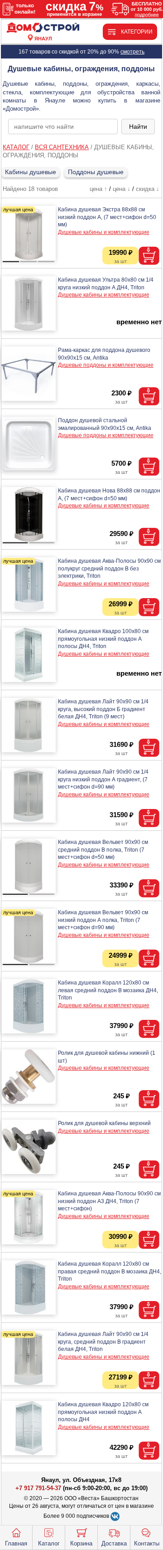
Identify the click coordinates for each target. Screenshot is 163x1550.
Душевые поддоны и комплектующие (105, 365)
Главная (16, 1543)
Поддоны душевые (96, 171)
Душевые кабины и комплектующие (103, 232)
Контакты (146, 1543)
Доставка (114, 1543)
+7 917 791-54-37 (38, 1488)
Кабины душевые (30, 171)
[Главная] (43, 28)
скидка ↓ (147, 188)
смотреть (132, 52)
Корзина (81, 1543)
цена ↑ (98, 188)
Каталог (49, 1543)
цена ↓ (121, 188)
